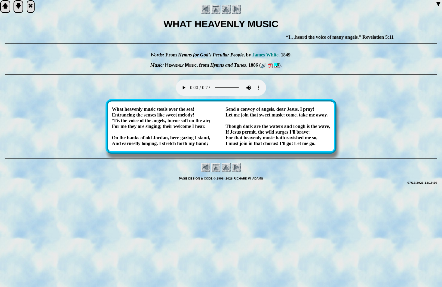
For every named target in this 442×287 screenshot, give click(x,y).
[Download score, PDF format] (270, 65)
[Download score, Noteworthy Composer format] (276, 65)
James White (265, 54)
